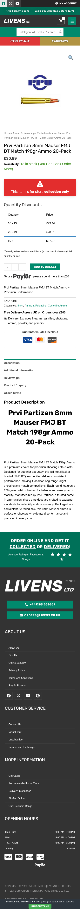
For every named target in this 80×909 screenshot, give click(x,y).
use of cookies (66, 901)
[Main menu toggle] (72, 21)
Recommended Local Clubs (24, 783)
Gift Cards (14, 775)
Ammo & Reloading (24, 133)
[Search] (60, 32)
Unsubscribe (16, 739)
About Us (14, 647)
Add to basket (45, 267)
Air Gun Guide (16, 798)
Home (7, 133)
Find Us (13, 655)
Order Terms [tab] (12, 392)
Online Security (17, 662)
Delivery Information (20, 790)
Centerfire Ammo (46, 133)
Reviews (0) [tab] (12, 378)
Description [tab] (12, 362)
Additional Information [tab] (19, 370)
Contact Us (15, 724)
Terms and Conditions (21, 678)
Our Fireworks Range (20, 806)
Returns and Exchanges (22, 747)
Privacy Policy (17, 670)
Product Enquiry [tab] (15, 385)
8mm (61, 133)
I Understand (40, 906)
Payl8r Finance (17, 685)
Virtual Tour (15, 732)
